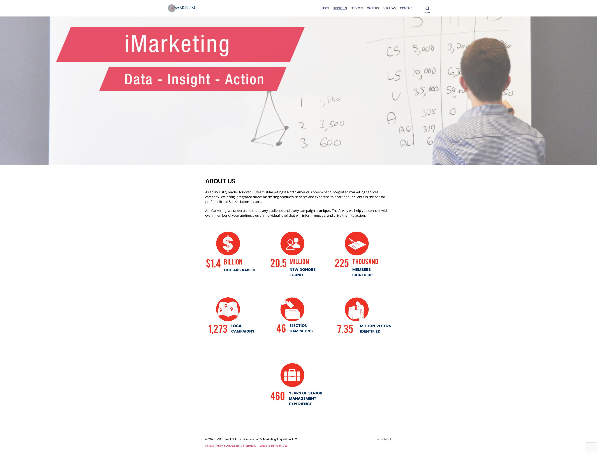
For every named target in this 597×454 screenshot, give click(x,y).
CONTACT (406, 8)
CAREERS (373, 8)
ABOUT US (340, 8)
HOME (326, 8)
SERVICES (357, 8)
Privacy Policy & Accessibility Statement (230, 445)
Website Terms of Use (273, 445)
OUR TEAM (389, 8)
